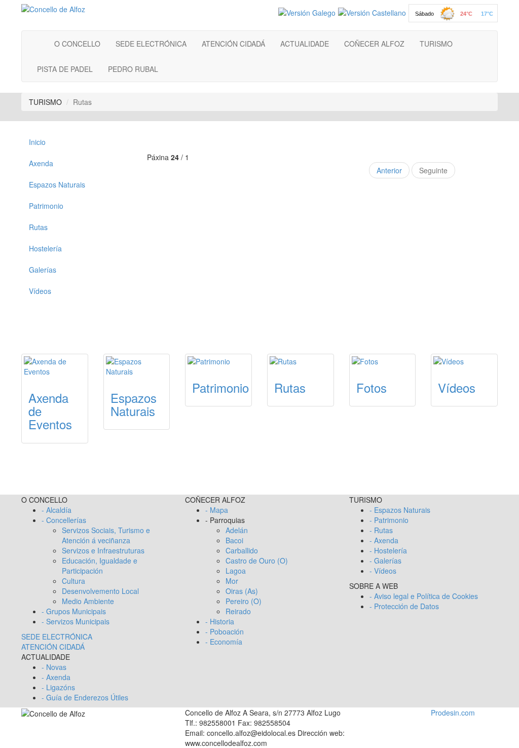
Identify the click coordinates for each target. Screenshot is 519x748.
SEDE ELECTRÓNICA (151, 44)
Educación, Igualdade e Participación (99, 565)
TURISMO (436, 44)
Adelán (237, 530)
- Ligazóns (58, 687)
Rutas (38, 227)
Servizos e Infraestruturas (103, 550)
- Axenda (56, 677)
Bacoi (234, 540)
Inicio (37, 142)
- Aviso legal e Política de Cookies (423, 596)
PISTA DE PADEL (65, 69)
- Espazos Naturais (399, 510)
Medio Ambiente (88, 601)
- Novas (54, 667)
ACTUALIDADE (304, 44)
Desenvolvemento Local (100, 591)
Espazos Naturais (57, 184)
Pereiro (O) (244, 601)
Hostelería (45, 248)
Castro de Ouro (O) (257, 560)
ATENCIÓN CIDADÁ (233, 44)
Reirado (238, 611)
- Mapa (216, 510)
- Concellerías (64, 520)
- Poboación (224, 631)
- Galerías (385, 560)
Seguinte (433, 170)
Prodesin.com (453, 712)
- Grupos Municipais (74, 611)
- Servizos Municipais (75, 621)
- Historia (219, 621)
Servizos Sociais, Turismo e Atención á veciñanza (106, 535)
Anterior (389, 170)
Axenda (41, 163)
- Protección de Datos (404, 606)
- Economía (223, 642)
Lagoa (236, 571)
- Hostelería (388, 550)
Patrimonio (46, 206)
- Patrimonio (389, 520)
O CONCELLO (77, 44)
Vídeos (40, 291)
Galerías (42, 270)
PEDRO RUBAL (133, 69)
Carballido (242, 550)
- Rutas (381, 530)
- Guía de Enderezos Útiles (85, 697)
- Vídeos (382, 571)
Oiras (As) (242, 591)
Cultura (73, 581)
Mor (232, 581)
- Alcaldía (56, 510)
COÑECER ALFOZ (374, 44)
